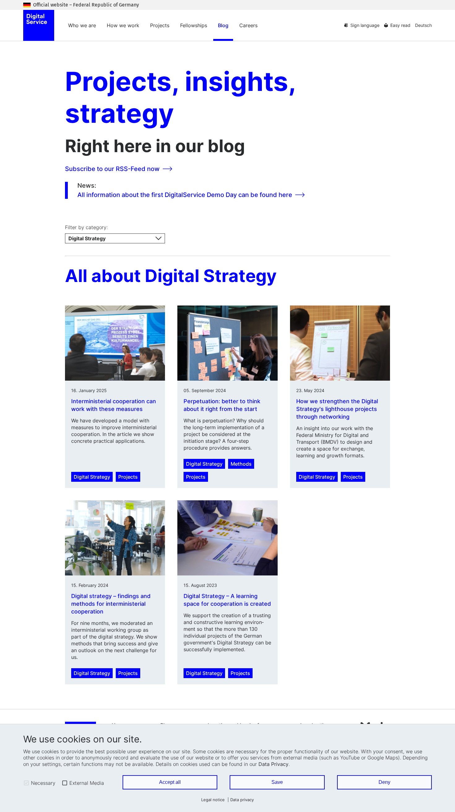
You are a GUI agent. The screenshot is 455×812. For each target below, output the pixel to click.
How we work (123, 25)
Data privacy (242, 799)
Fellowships (193, 25)
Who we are (82, 25)
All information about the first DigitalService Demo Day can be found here (184, 195)
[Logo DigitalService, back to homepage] (38, 25)
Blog (223, 25)
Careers (248, 25)
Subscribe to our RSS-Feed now (112, 169)
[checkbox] (26, 783)
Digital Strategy (92, 477)
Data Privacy (273, 764)
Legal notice (213, 799)
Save (277, 782)
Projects (159, 25)
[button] (115, 238)
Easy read (400, 25)
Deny (384, 782)
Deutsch (423, 25)
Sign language (364, 25)
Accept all (170, 782)
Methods (241, 464)
